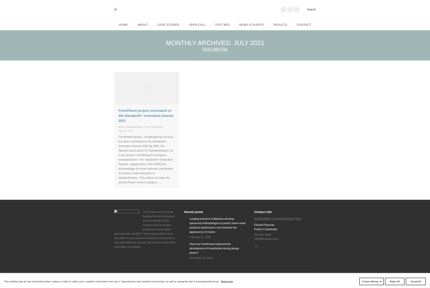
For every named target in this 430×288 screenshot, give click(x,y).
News (121, 126)
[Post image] (185, 218)
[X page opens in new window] (283, 9)
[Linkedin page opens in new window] (290, 9)
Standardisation (134, 126)
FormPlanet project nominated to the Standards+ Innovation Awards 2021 (146, 116)
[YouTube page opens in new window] (296, 9)
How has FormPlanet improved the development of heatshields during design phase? (214, 248)
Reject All (395, 281)
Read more (227, 281)
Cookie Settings (370, 281)
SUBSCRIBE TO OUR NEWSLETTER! (277, 218)
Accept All (416, 281)
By (154, 126)
